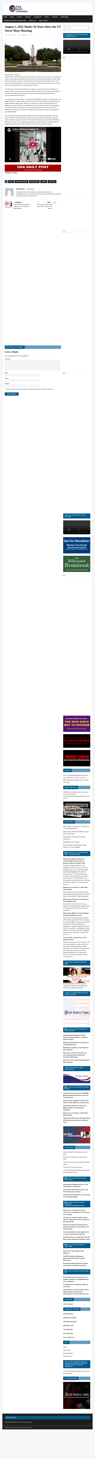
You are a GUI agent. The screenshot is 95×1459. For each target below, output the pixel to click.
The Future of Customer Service (72, 1167)
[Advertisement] (47, 1445)
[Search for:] (77, 27)
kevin (19, 35)
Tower (44, 181)
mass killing (34, 181)
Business (28, 17)
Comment (7, 359)
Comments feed (68, 1353)
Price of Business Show (72, 854)
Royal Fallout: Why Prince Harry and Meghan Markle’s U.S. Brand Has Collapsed (74, 1108)
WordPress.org (67, 1356)
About (12, 17)
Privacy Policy (43, 20)
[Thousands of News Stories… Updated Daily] (76, 1082)
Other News (64, 17)
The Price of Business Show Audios (15, 20)
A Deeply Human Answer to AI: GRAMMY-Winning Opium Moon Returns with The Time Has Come (76, 1095)
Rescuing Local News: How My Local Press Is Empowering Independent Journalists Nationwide (75, 1055)
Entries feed (66, 1350)
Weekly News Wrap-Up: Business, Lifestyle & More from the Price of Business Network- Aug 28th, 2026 (74, 861)
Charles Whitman (21, 181)
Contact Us (32, 20)
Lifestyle (55, 17)
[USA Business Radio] (76, 1408)
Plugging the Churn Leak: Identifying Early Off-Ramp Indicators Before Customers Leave (76, 1120)
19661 (11, 181)
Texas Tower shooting (43, 77)
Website (7, 383)
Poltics (46, 17)
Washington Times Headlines (74, 1205)
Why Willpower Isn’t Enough (71, 842)
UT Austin (52, 181)
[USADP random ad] (33, 170)
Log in (65, 1347)
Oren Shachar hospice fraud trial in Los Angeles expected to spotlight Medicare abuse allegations (76, 1279)
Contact (19, 17)
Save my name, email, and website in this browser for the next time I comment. (30, 389)
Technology (38, 17)
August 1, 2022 (11, 35)
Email (6, 378)
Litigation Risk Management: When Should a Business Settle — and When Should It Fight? (75, 1037)
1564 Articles (30, 189)
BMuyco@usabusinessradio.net (72, 780)
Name (7, 373)
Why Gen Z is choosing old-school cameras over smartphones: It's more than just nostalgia (76, 1212)
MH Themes (29, 1427)
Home (5, 17)
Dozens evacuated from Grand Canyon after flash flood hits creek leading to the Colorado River (76, 1227)
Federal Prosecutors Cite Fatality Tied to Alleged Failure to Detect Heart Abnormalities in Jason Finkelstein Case (76, 1292)
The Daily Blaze (68, 1329)
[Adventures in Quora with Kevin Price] (76, 981)
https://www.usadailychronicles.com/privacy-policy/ (18, 1422)
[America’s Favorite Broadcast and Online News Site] (76, 1024)
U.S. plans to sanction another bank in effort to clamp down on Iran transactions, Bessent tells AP (76, 1219)
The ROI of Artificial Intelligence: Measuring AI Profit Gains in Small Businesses (74, 1258)
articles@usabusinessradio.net (77, 775)
